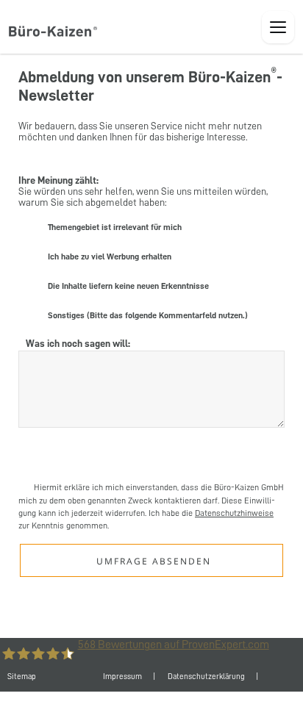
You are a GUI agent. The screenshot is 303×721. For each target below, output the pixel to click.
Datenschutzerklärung (206, 676)
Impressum (122, 676)
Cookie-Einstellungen (175, 706)
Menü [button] (278, 27)
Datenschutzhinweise (234, 513)
